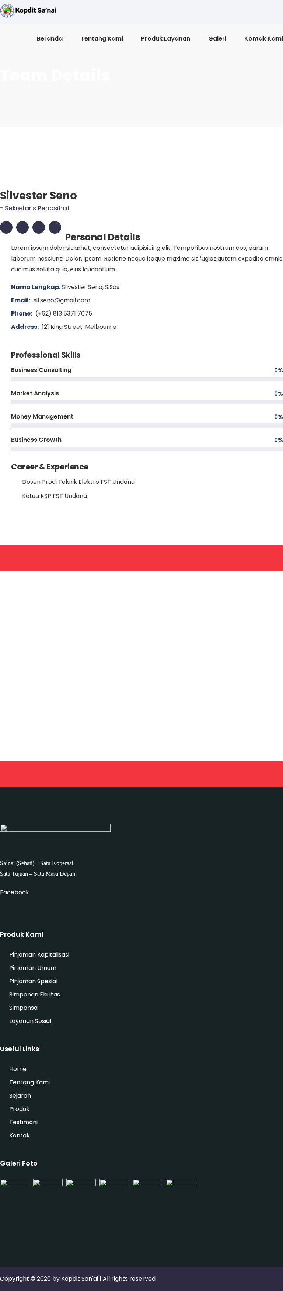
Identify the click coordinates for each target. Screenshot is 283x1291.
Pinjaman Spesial (33, 981)
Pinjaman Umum (32, 968)
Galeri (217, 38)
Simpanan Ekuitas (34, 994)
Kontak (19, 1135)
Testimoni (23, 1122)
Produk (19, 1109)
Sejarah (20, 1095)
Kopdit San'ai (79, 1278)
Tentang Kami (102, 38)
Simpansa (23, 1007)
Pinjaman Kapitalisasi (39, 954)
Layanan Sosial (30, 1021)
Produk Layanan (165, 38)
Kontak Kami (263, 38)
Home (18, 1069)
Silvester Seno (38, 195)
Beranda (50, 38)
